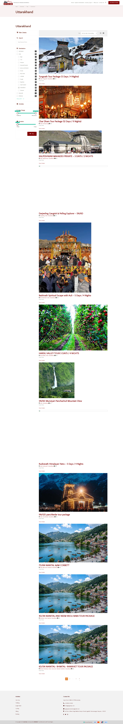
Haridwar (42, 618)
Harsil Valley (42, 355)
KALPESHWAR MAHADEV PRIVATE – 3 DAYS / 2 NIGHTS (66, 156)
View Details (42, 83)
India (41, 78)
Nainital (50, 567)
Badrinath (44, 297)
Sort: (80, 33)
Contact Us (101, 2)
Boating (17, 714)
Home (72, 2)
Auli (41, 297)
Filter (32, 134)
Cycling (17, 708)
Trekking (17, 703)
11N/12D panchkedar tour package (54, 514)
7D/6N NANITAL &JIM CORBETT (54, 565)
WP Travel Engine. (49, 721)
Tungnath (45, 78)
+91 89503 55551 (113, 2)
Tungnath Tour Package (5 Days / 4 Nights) (59, 76)
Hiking (17, 711)
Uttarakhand (50, 78)
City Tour (18, 700)
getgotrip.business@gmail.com (72, 709)
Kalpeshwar (45, 158)
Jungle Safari (18, 705)
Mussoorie (45, 567)
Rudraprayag (46, 123)
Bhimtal (41, 668)
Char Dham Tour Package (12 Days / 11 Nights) (60, 121)
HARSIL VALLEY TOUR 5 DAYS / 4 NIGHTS (59, 353)
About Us (96, 2)
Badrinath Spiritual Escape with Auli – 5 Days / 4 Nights (65, 295)
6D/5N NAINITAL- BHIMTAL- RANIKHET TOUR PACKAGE (66, 666)
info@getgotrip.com (69, 705)
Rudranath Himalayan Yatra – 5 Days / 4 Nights (61, 464)
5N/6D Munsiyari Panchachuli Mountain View (60, 401)
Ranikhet (63, 668)
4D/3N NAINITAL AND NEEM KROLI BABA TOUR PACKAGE (67, 616)
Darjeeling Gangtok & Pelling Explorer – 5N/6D (61, 213)
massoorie (53, 668)
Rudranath (45, 466)
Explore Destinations (79, 2)
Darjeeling (42, 215)
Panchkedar (45, 516)
